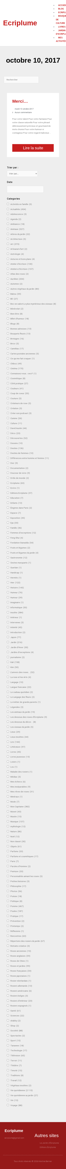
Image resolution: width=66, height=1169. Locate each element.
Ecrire (14, 488)
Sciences (17, 1015)
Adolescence (18, 214)
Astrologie (17, 254)
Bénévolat (16, 308)
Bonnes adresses (20, 328)
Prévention (17, 921)
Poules (16, 911)
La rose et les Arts (20, 677)
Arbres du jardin (20, 234)
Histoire (17, 587)
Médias (15, 777)
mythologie (17, 826)
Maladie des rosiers (21, 771)
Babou (15, 294)
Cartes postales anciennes (24, 353)
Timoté (16, 1070)
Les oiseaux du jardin (21, 727)
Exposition (17, 518)
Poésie (16, 896)
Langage (16, 682)
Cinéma (16, 368)
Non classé (17, 841)
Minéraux (16, 796)
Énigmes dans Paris (21, 508)
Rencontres (18, 936)
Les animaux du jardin (22, 712)
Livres (15, 752)
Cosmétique (17, 378)
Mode (14, 801)
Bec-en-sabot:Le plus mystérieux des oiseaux (33, 304)
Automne (16, 284)
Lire (15, 742)
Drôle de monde (19, 478)
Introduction (17, 632)
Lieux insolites (19, 737)
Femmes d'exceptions (23, 532)
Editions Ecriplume (21, 493)
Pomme (17, 906)
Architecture (18, 239)
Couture (15, 398)
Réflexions (17, 931)
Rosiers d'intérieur (21, 1001)
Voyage (16, 1105)
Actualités (18, 209)
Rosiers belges (19, 995)
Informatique (18, 607)
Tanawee (17, 1045)
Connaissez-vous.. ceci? (23, 373)
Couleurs (16, 388)
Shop (14, 1025)
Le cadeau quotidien (21, 692)
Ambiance (17, 224)
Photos (16, 891)
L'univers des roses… (22, 672)
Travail (15, 1080)
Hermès (15, 577)
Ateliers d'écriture (21, 269)
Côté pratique (19, 383)
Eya (14, 523)
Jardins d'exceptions (22, 652)
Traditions (16, 1075)
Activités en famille (21, 204)
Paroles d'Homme (20, 866)
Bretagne (17, 338)
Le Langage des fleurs (22, 697)
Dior (14, 463)
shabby (15, 1020)
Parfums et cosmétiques (24, 856)
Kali (15, 662)
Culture (16, 423)
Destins (16, 448)
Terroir (16, 1060)
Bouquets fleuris (20, 333)
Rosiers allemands (21, 986)
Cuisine (16, 418)
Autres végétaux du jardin (24, 289)
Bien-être (16, 313)
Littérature (17, 747)
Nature (15, 831)
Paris (14, 861)
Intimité (16, 627)
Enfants (16, 503)
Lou (13, 767)
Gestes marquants (20, 562)
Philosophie (18, 886)
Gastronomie (18, 557)
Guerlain (15, 567)
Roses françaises (20, 971)
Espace (15, 513)
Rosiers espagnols (20, 1005)
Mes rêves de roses (22, 791)
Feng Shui (16, 538)
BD (14, 299)
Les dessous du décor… (23, 722)
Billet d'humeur (19, 318)
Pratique (16, 916)
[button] (55, 2)
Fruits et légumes (20, 547)
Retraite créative (20, 946)
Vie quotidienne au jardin (24, 1095)
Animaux (17, 229)
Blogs (14, 323)
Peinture (16, 871)
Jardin (16, 642)
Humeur (16, 592)
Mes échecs (17, 781)
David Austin (18, 428)
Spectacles (17, 1035)
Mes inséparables (20, 786)
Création (16, 408)
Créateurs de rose (20, 403)
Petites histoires (19, 881)
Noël (14, 836)
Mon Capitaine (20, 806)
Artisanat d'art (18, 249)
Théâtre (16, 1065)
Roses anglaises (20, 956)
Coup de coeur (19, 393)
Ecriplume (20, 23)
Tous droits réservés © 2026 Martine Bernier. (33, 1161)
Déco (15, 433)
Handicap (16, 572)
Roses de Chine (19, 961)
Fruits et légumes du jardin (24, 552)
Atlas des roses (19, 274)
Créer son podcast (20, 413)
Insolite (16, 612)
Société (16, 1030)
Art (14, 244)
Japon (15, 637)
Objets (15, 846)
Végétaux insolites (20, 1085)
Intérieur (16, 617)
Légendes (16, 707)
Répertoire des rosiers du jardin (27, 941)
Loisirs (15, 762)
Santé (15, 1010)
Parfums (16, 851)
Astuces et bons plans (22, 259)
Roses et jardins (20, 966)
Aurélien (17, 279)
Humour (16, 597)
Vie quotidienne (21, 1090)
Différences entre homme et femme (29, 458)
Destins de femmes (21, 453)
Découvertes (18, 438)
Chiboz (16, 363)
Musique (17, 821)
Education (16, 498)
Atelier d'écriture (21, 264)
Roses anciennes (20, 951)
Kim (14, 667)
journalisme (17, 657)
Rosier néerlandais (20, 981)
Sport (15, 1040)
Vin (14, 1100)
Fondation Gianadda (21, 542)
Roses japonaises (20, 976)
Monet (15, 811)
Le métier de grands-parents (25, 702)
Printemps (17, 926)
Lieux (15, 732)
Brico (14, 343)
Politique (16, 901)
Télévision (17, 1055)
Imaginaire (16, 602)
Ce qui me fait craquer (22, 358)
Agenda (15, 219)
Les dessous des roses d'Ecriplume (28, 717)
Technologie (18, 1050)
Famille (16, 528)
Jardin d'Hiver (19, 647)
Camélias (17, 348)
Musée (15, 816)
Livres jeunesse (20, 756)
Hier (15, 582)
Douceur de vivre (20, 473)
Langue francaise (20, 687)
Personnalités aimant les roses (26, 876)
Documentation (19, 468)
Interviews (17, 622)
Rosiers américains (21, 991)
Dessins (16, 443)
